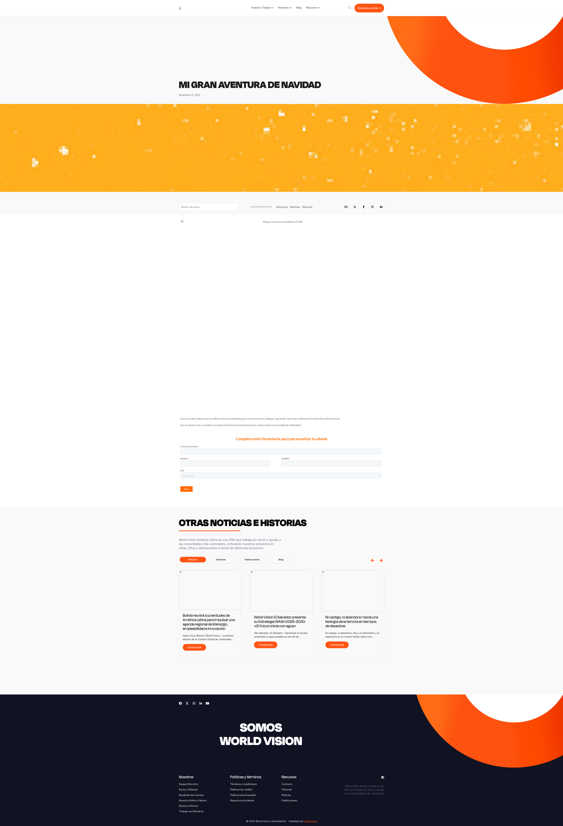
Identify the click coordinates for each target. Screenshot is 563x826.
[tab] (193, 559)
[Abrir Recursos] (319, 8)
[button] (372, 560)
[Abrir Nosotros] (290, 8)
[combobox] (209, 207)
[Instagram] (193, 703)
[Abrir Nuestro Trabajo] (272, 8)
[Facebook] (180, 703)
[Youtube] (207, 703)
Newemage (311, 821)
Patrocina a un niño (367, 8)
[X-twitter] (187, 703)
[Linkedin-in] (200, 703)
